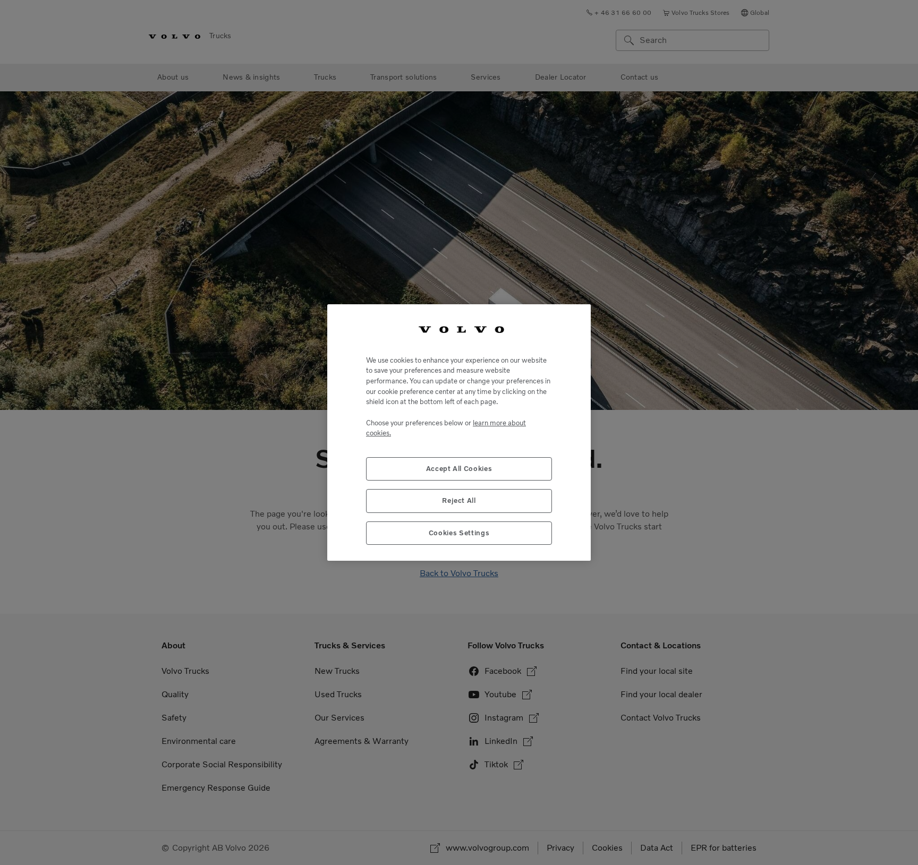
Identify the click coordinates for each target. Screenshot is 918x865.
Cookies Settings (459, 533)
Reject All (459, 500)
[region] (459, 432)
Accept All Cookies (459, 469)
